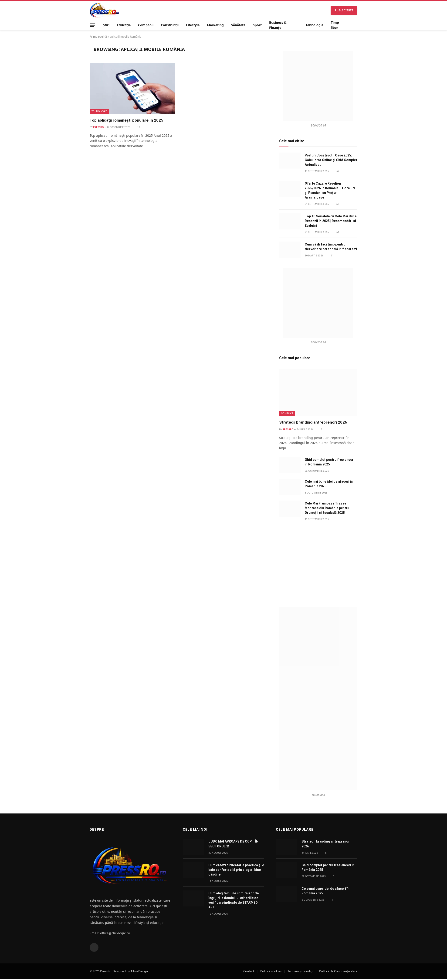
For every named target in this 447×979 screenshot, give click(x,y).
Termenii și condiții (300, 971)
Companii (145, 25)
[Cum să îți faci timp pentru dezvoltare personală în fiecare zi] (290, 250)
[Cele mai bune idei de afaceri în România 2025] (290, 487)
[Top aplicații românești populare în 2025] (132, 88)
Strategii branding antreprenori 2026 (313, 422)
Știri (106, 25)
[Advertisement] (318, 564)
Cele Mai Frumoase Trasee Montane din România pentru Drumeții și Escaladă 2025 (327, 507)
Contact (248, 971)
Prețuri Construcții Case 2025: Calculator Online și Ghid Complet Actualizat (331, 159)
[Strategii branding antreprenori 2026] (318, 392)
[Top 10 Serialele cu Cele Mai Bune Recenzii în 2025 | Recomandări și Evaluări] (290, 221)
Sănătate (238, 25)
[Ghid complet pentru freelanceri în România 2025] (290, 465)
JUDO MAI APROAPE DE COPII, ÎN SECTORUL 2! (233, 844)
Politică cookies (270, 971)
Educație (124, 25)
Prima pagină (98, 37)
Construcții (170, 25)
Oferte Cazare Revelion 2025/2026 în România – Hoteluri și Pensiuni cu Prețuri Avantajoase (330, 190)
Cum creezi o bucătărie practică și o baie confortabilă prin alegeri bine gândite (236, 869)
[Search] (355, 25)
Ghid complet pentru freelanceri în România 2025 (329, 462)
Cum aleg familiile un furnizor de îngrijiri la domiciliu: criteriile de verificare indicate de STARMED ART (233, 900)
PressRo (98, 127)
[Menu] (92, 25)
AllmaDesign (139, 971)
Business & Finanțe (278, 25)
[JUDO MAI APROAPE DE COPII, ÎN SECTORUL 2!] (193, 847)
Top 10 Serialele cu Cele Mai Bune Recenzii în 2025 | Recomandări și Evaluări (330, 220)
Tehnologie (314, 25)
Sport (257, 25)
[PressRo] (105, 10)
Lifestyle (193, 25)
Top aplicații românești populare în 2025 (126, 120)
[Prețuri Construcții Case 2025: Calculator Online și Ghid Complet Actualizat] (290, 161)
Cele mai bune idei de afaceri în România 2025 (329, 484)
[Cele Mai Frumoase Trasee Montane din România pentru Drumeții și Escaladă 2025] (290, 509)
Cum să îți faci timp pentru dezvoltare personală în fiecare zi (331, 246)
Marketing (215, 25)
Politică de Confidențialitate (338, 971)
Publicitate (344, 10)
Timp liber (335, 25)
